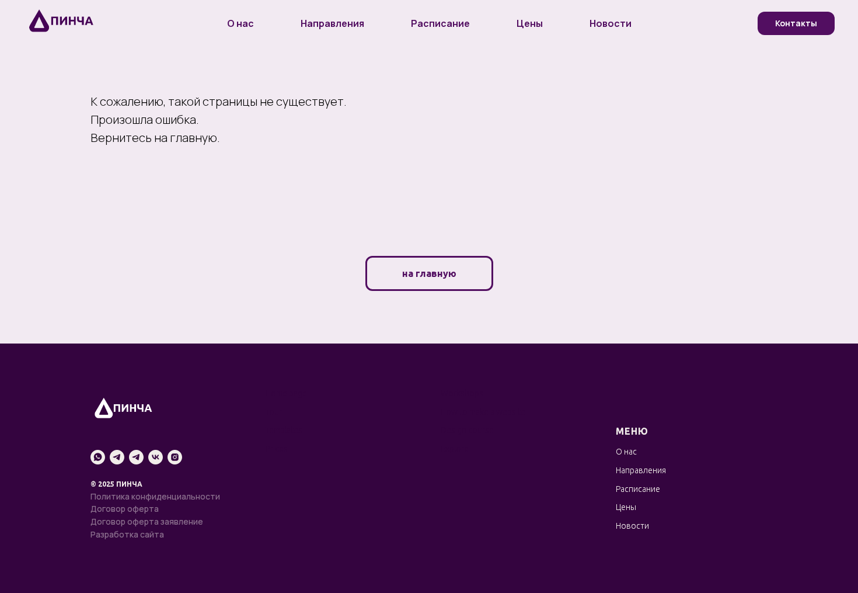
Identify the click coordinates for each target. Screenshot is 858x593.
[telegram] (117, 457)
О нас (240, 23)
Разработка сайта (127, 534)
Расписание (440, 23)
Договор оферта (124, 508)
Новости (611, 23)
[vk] (155, 457)
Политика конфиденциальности (155, 496)
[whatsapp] (97, 457)
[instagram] (175, 457)
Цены (530, 23)
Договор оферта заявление (146, 521)
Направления (332, 23)
